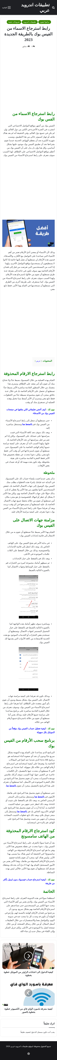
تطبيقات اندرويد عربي (19, 1046)
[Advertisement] (28, 80)
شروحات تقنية (14, 22)
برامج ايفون (44, 22)
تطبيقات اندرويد (29, 22)
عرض (38, 361)
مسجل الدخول (37, 1032)
